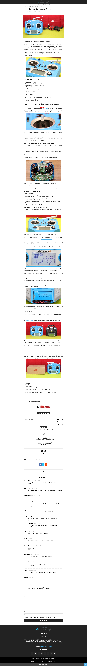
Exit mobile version (43, 664)
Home (25, 4)
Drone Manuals (52, 658)
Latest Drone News (44, 658)
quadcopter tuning (37, 459)
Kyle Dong (43, 471)
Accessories (29, 4)
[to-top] (85, 664)
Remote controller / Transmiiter (37, 4)
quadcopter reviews (54, 640)
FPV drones (47, 641)
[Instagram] (35, 653)
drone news (55, 639)
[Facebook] (40, 464)
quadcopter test (29, 459)
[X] (43, 464)
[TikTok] (45, 653)
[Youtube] (55, 653)
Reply (28, 491)
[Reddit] (42, 653)
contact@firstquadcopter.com (46, 646)
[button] (25, 2)
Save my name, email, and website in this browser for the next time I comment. (40, 617)
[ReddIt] (46, 464)
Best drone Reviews (36, 658)
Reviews (40, 6)
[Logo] (43, 630)
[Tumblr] (48, 653)
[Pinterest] (39, 653)
